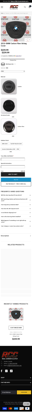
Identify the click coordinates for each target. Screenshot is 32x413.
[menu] (2, 7)
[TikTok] (11, 371)
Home (2, 13)
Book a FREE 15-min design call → (20, 1)
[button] (26, 39)
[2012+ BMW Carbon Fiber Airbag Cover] (16, 314)
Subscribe (24, 392)
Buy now (16, 179)
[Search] (25, 7)
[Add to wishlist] (21, 309)
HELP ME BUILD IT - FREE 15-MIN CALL (16, 184)
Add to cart (13, 174)
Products (7, 13)
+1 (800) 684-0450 (12, 363)
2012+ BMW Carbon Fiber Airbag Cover (16, 335)
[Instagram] (6, 371)
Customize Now (16, 327)
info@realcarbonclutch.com (14, 365)
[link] (16, 292)
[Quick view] (21, 313)
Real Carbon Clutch (16, 332)
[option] (16, 28)
